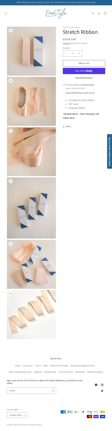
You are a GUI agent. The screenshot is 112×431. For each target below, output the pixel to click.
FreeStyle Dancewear (19, 425)
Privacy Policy (50, 372)
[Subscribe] (53, 390)
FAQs (45, 365)
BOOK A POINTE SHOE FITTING (109, 151)
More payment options (84, 77)
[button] (6, 14)
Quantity (66, 48)
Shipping (66, 43)
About (18, 365)
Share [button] (68, 126)
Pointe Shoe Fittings (59, 365)
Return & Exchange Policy (20, 372)
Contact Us (28, 365)
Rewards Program (95, 372)
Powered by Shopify (35, 425)
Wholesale (80, 372)
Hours (38, 365)
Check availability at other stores (80, 92)
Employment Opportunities (83, 365)
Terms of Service (66, 372)
